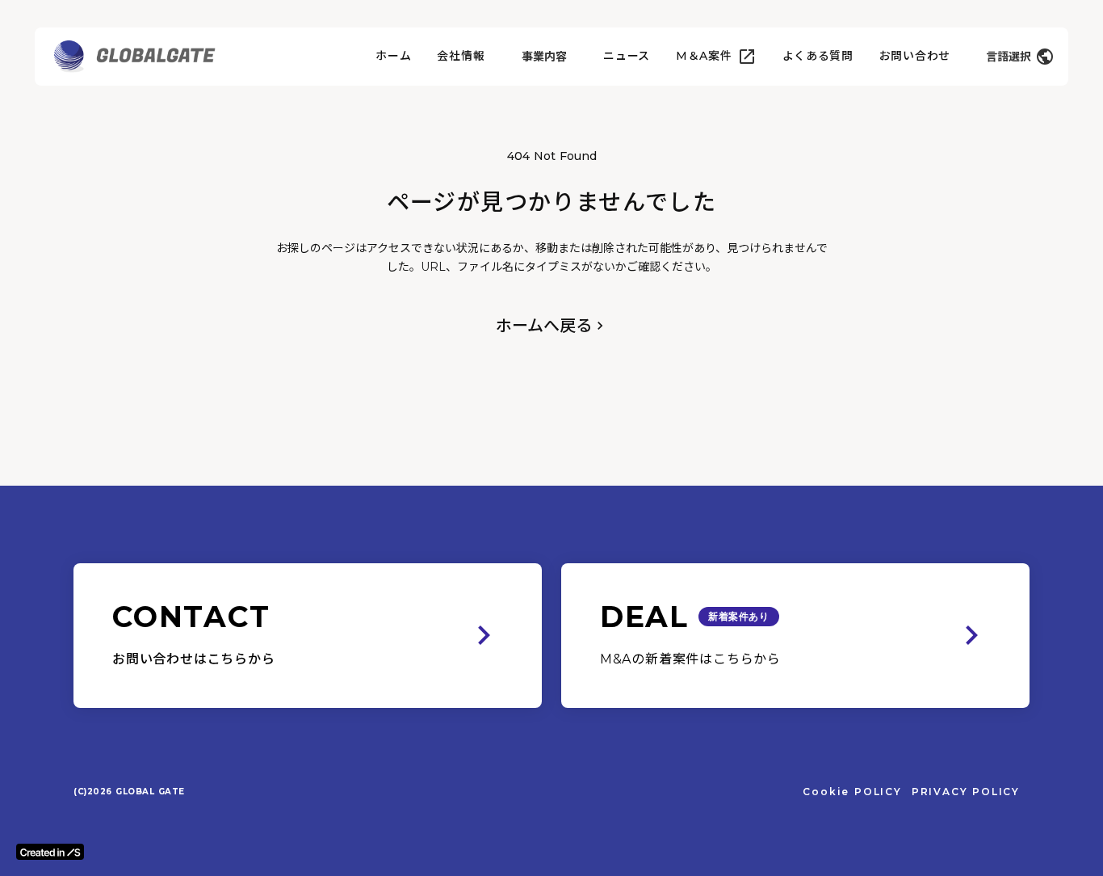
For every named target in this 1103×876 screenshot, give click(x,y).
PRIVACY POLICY (966, 791)
